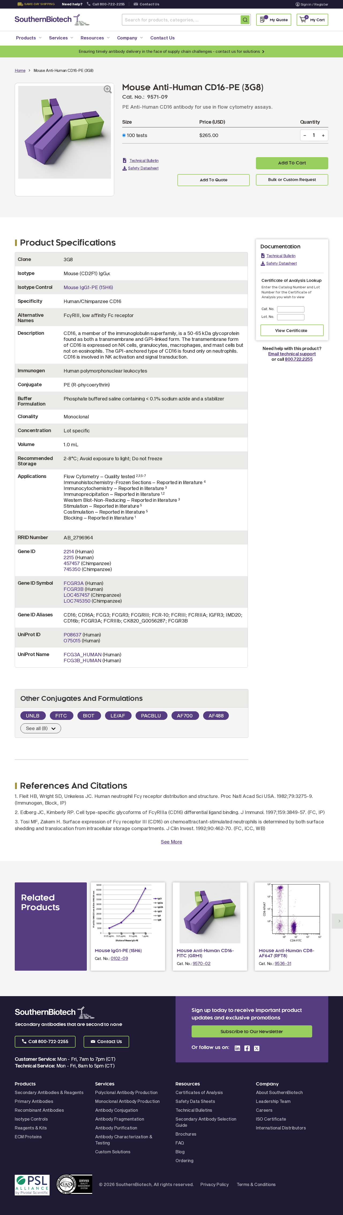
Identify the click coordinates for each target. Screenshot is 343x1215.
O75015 (72, 640)
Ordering (184, 1160)
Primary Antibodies (34, 1101)
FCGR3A (74, 583)
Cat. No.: (102, 958)
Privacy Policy (214, 1184)
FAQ (180, 1142)
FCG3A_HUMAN (82, 654)
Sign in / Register (314, 4)
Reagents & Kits (31, 1127)
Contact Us (149, 4)
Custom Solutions (112, 1151)
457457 (72, 563)
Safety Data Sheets (195, 1101)
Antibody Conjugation (116, 1110)
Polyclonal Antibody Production (126, 1092)
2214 (69, 551)
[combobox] (186, 19)
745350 (72, 569)
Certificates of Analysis (199, 1092)
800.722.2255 (298, 359)
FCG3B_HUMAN (82, 660)
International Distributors (281, 1127)
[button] (45, 1042)
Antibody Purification (116, 1127)
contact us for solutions (237, 51)
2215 (69, 557)
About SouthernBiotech (279, 1092)
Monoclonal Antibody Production (127, 1101)
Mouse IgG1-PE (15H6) (88, 287)
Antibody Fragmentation (119, 1118)
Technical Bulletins (194, 1110)
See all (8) (36, 728)
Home (20, 70)
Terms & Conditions (256, 1184)
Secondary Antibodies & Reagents (49, 1092)
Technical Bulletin (143, 160)
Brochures (186, 1133)
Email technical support (292, 353)
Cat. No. (268, 309)
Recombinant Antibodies (39, 1110)
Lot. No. (268, 316)
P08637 (72, 635)
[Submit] (245, 19)
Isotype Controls (31, 1118)
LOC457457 (77, 595)
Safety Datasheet (143, 168)
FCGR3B (73, 589)
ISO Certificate (271, 1118)
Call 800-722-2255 (108, 4)
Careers (264, 1110)
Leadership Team (273, 1101)
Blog (180, 1151)
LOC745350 (77, 601)
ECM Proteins (28, 1136)
